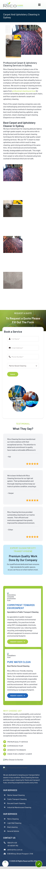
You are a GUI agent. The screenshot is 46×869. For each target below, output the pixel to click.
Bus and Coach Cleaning (16, 803)
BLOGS (34, 861)
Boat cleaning (12, 827)
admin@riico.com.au (14, 850)
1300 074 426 (12, 843)
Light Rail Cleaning (14, 823)
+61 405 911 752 (12, 846)
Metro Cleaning (13, 819)
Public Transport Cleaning (17, 799)
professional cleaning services (24, 91)
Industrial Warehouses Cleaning (19, 807)
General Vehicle (13, 831)
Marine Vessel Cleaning (16, 795)
